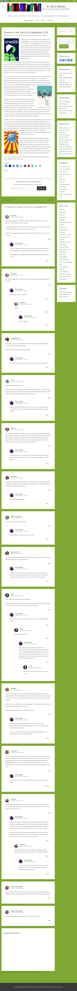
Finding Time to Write (65, 234)
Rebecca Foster (15, 552)
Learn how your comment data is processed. (34, 972)
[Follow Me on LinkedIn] (7, 1)
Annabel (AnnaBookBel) (17, 886)
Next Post (51, 200)
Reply (49, 239)
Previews (17, 35)
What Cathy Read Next (65, 274)
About (43, 20)
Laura (12, 380)
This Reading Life (64, 271)
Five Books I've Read (64, 174)
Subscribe (41, 188)
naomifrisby (14, 215)
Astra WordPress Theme (55, 987)
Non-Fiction (23, 16)
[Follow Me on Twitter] (6, 1)
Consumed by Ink (64, 229)
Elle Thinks (62, 232)
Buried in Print (63, 227)
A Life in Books (56, 6)
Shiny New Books (64, 259)
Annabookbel (62, 212)
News (60, 177)
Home (10, 16)
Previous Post (6, 200)
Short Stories (62, 187)
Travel (37, 20)
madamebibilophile (15, 338)
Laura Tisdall (62, 244)
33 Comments (44, 35)
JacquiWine (13, 688)
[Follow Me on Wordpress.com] (9, 1)
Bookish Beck (62, 217)
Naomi (12, 594)
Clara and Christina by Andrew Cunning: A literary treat (65, 130)
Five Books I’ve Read (63, 16)
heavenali (13, 428)
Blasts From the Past (33, 16)
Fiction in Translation (64, 169)
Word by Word (63, 279)
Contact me (50, 20)
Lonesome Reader (64, 247)
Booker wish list (22, 72)
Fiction (15, 16)
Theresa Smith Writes (16, 516)
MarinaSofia (14, 476)
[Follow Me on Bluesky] (2, 1)
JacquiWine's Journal (65, 242)
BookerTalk (14, 799)
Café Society (14, 751)
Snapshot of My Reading (65, 194)
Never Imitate (62, 254)
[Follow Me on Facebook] (4, 1)
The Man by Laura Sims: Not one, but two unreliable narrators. (65, 142)
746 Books (62, 209)
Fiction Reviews (63, 171)
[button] (74, 1)
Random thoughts (29, 20)
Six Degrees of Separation (48, 16)
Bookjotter (62, 220)
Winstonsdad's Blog (64, 276)
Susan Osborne (19, 243)
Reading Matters (63, 257)
